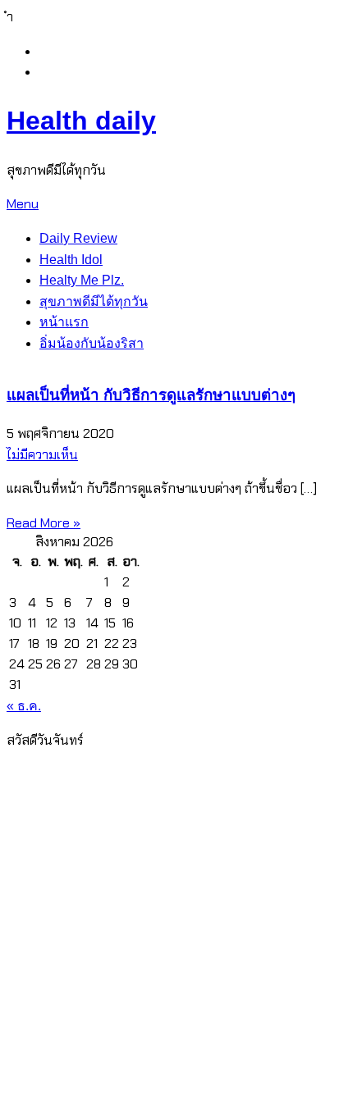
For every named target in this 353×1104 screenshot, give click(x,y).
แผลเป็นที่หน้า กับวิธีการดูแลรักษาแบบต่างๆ (151, 395)
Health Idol (71, 260)
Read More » (43, 522)
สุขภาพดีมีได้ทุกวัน (93, 301)
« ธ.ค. (24, 706)
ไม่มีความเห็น (42, 454)
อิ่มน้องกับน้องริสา (91, 343)
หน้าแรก (64, 322)
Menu (23, 203)
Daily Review (78, 238)
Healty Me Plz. (81, 280)
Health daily (81, 120)
